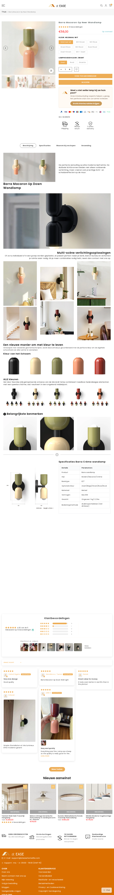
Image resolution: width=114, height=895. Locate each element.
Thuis (4, 12)
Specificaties (45, 145)
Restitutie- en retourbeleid (51, 879)
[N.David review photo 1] (20, 720)
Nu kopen (85, 82)
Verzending (86, 145)
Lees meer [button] (45, 756)
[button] (64, 27)
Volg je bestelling (9, 883)
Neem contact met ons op (14, 876)
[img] (8, 671)
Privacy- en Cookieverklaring (52, 887)
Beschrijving (28, 145)
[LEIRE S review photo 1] (57, 718)
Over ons (6, 872)
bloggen (5, 887)
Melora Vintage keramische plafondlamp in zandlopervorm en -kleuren (42, 818)
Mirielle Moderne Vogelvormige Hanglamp (98, 817)
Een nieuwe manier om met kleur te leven (33, 345)
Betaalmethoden (46, 883)
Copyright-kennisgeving (50, 891)
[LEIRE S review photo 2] (43, 743)
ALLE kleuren (10, 379)
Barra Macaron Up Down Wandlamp (22, 186)
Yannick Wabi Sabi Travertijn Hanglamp (13, 817)
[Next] (51, 48)
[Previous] (5, 48)
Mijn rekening (8, 879)
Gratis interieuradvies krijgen (86, 103)
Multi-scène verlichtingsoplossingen (84, 253)
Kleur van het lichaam (17, 353)
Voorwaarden (45, 872)
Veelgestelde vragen (11, 891)
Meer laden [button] (57, 769)
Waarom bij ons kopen (65, 145)
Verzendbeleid (45, 876)
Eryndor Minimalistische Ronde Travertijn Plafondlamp (70, 817)
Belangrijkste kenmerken (25, 414)
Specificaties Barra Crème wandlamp (82, 461)
